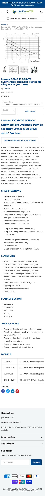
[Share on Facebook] (3, 391)
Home (3, 25)
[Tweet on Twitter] (8, 391)
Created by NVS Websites (28, 491)
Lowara (7, 88)
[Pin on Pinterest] (17, 391)
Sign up (36, 462)
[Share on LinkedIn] (12, 391)
